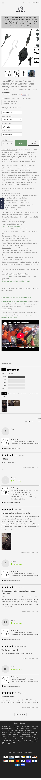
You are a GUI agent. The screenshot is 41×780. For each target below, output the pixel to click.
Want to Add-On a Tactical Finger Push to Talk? (11, 108)
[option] (7, 73)
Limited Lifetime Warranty (10, 735)
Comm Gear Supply (26, 752)
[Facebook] (3, 743)
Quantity (4, 140)
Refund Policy (25, 735)
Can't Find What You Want (21, 726)
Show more (19, 714)
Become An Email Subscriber (27, 741)
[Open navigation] (2, 2)
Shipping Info (5, 726)
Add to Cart (21, 142)
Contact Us (6, 276)
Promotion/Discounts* (22, 728)
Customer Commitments (23, 739)
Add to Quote (33, 143)
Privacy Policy (30, 737)
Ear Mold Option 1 (6, 123)
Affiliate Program (7, 739)
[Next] (39, 74)
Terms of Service (18, 737)
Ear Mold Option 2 (6, 131)
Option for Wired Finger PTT (11, 226)
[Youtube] (9, 743)
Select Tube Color (6, 116)
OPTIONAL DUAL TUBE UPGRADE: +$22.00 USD (16, 98)
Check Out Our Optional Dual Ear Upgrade (16, 281)
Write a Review (6, 363)
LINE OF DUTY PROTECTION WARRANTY (23, 732)
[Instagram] (14, 743)
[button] (20, 95)
